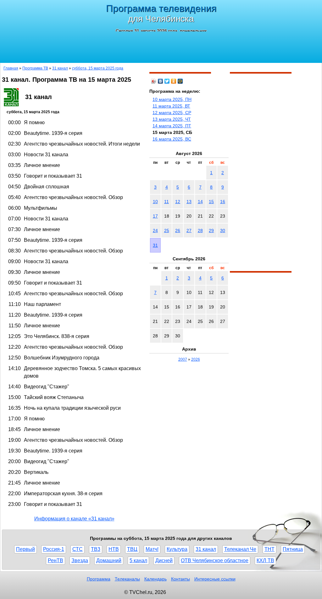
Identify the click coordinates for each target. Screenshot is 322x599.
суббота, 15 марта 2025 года (97, 68)
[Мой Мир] (180, 81)
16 (222, 201)
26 (177, 230)
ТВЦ (132, 549)
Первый (25, 549)
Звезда (79, 560)
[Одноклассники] (173, 81)
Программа (98, 578)
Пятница (293, 549)
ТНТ (269, 549)
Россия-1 (53, 549)
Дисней (164, 560)
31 (155, 245)
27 (189, 230)
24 (155, 230)
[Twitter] (167, 81)
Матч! (152, 549)
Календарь (155, 578)
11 (166, 201)
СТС (77, 549)
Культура (177, 549)
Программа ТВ (35, 68)
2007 (182, 359)
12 (177, 201)
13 (189, 201)
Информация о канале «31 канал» (74, 518)
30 (222, 230)
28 (200, 230)
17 (155, 216)
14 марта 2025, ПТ (172, 125)
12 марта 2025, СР (172, 112)
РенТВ (55, 560)
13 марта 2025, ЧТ (172, 119)
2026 (195, 359)
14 (200, 201)
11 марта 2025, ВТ (171, 105)
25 (166, 230)
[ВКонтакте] (160, 81)
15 (211, 201)
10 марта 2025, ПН (172, 99)
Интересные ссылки (215, 578)
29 (211, 230)
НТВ (113, 549)
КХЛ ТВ (265, 560)
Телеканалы (127, 578)
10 (155, 201)
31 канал (60, 68)
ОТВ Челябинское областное (214, 560)
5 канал (138, 560)
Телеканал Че (240, 549)
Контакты (180, 578)
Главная (10, 68)
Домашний (108, 560)
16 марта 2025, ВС (172, 138)
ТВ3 (95, 549)
